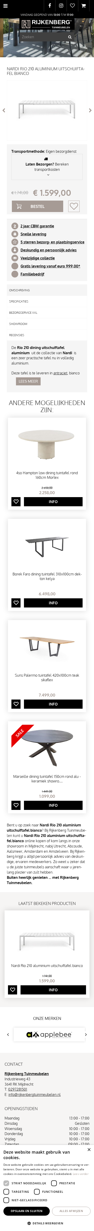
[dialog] (47, 1188)
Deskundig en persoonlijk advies (49, 250)
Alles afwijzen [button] (71, 1211)
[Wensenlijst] (72, 5)
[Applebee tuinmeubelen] (49, 1034)
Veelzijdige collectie (38, 258)
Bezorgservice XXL (23, 312)
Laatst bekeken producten (47, 903)
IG (61, 5)
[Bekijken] (83, 5)
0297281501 (17, 1089)
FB (49, 5)
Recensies (16, 335)
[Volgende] (90, 110)
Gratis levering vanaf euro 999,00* (50, 266)
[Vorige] (3, 110)
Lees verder (81, 1174)
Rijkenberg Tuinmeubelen (27, 1073)
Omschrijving (19, 290)
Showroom (18, 324)
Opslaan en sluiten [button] (26, 1211)
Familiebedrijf (32, 274)
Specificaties (18, 301)
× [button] (89, 1150)
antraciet (60, 373)
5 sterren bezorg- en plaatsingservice (52, 242)
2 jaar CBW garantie (37, 226)
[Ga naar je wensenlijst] (72, 5)
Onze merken (47, 1018)
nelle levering (34, 234)
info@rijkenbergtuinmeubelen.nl (34, 1094)
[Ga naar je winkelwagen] (83, 5)
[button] (47, 1223)
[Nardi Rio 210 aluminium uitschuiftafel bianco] (47, 110)
